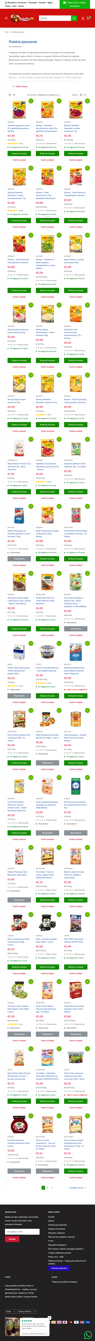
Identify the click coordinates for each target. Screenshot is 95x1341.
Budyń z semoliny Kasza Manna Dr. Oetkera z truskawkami (74, 875)
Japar (66, 936)
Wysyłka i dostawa (56, 1233)
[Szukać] (74, 18)
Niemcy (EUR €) (25, 1311)
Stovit (67, 1070)
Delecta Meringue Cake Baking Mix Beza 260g (17, 873)
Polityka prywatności (57, 1225)
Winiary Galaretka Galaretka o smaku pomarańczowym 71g (16, 195)
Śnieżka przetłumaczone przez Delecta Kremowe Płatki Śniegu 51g (74, 671)
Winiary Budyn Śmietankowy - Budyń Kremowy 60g (45, 332)
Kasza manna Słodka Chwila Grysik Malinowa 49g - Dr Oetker (46, 1009)
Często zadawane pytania (59, 1253)
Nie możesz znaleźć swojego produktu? (65, 1249)
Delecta (11, 527)
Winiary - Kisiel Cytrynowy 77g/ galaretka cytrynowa (75, 400)
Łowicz (39, 731)
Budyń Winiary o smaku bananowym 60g (74, 261)
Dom (7, 32)
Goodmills (12, 460)
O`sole (67, 799)
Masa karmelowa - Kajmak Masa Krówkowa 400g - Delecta (75, 738)
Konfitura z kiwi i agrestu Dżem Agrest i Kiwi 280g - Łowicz (19, 1009)
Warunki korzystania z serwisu (61, 1237)
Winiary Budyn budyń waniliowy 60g (16, 400)
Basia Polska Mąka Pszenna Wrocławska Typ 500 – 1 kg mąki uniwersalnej (19, 1076)
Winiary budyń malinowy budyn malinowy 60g (18, 331)
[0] (88, 18)
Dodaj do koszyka (19, 153)
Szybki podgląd (19, 160)
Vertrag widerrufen (59, 1268)
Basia (10, 664)
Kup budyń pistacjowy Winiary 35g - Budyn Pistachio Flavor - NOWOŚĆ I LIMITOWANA (75, 602)
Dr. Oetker (12, 731)
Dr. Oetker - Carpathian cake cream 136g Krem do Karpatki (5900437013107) (47, 1076)
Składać (12, 1239)
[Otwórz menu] (6, 18)
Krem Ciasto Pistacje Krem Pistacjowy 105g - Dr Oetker (19, 738)
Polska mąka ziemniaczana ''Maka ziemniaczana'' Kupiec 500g (19, 671)
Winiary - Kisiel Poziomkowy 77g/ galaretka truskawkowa (46, 195)
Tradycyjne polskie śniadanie (64, 1282)
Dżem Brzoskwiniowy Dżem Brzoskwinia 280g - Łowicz (47, 736)
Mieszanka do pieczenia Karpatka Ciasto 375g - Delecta (74, 1009)
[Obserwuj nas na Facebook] (6, 1322)
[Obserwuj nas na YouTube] (16, 1322)
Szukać (51, 1217)
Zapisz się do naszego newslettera (76, 4)
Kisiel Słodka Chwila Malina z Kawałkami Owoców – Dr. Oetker (75, 534)
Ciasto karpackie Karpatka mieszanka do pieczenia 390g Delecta (47, 805)
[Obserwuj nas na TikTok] (21, 1322)
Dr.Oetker (68, 460)
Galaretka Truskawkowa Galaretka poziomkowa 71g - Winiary (47, 467)
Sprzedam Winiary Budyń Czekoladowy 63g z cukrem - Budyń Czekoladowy (19, 601)
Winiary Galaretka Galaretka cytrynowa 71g (46, 400)
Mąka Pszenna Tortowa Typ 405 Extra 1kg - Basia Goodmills (19, 467)
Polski (8, 1311)
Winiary (11, 122)
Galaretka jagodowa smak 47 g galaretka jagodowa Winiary (19, 128)
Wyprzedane (19, 559)
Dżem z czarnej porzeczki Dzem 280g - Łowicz (46, 940)
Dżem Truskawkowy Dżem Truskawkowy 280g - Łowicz (18, 942)
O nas (50, 1241)
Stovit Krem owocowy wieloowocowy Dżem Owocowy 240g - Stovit (74, 1076)
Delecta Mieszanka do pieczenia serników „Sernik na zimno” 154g (19, 534)
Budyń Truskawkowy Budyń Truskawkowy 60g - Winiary (47, 534)
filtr (14, 95)
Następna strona (76, 1188)
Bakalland (40, 594)
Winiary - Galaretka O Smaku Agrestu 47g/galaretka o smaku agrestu (45, 263)
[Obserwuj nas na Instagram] (11, 1322)
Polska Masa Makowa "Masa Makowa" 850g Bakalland (45, 601)
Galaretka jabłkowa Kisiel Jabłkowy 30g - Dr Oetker (75, 465)
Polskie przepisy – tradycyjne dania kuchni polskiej (67, 1262)
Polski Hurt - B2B (55, 1257)
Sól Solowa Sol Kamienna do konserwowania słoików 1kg (75, 805)
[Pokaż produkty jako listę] (85, 95)
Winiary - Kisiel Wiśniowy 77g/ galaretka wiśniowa (18, 261)
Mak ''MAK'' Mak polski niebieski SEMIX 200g (73, 940)
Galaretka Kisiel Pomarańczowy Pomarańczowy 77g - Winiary (73, 333)
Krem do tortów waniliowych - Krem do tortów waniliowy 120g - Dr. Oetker (46, 1144)
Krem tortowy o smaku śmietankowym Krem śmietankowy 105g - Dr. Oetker (74, 1144)
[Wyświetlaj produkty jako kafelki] (81, 95)
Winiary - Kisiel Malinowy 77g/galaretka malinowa (74, 193)
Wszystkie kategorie (57, 1245)
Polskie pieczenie (17, 32)
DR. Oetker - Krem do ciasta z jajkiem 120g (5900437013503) (45, 875)
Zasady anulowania (56, 1229)
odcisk (51, 1221)
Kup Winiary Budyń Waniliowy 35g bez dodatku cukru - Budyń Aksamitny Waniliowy (17, 806)
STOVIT (38, 664)
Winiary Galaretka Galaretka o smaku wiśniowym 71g (72, 128)
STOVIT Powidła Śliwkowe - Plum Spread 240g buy (47, 669)
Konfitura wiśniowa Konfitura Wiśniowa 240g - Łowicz (19, 1143)
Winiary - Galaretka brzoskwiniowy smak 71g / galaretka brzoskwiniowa (47, 128)
